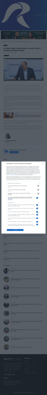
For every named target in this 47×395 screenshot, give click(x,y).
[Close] (43, 164)
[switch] (37, 186)
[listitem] (23, 183)
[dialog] (23, 197)
